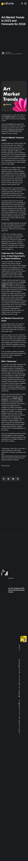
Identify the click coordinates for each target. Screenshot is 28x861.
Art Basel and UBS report (14, 129)
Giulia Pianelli (8, 52)
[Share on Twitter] (3, 479)
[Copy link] (17, 479)
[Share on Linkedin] (13, 479)
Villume (3, 286)
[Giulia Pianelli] (2, 53)
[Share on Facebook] (8, 479)
